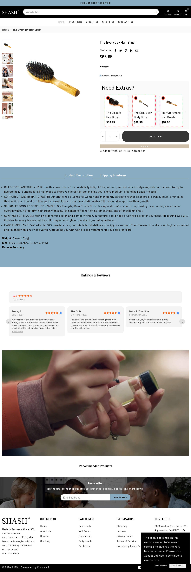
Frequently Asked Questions (133, 546)
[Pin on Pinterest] (126, 50)
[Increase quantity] (116, 136)
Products (75, 22)
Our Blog (108, 22)
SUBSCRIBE (120, 497)
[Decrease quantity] (102, 136)
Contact (44, 535)
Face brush (84, 535)
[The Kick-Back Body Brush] (144, 103)
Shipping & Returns (113, 175)
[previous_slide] (9, 321)
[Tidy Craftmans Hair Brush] (171, 103)
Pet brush (84, 546)
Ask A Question (136, 150)
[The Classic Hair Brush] (116, 103)
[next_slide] (182, 321)
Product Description (79, 175)
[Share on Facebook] (115, 50)
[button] (89, 79)
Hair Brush (84, 525)
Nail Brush (84, 531)
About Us (92, 22)
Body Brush (85, 540)
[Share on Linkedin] (131, 50)
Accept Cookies (178, 566)
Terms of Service (127, 540)
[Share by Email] (136, 50)
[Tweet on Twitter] (120, 50)
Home (61, 22)
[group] (54, 79)
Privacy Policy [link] (161, 566)
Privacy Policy (125, 535)
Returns (121, 531)
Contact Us (125, 22)
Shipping (122, 525)
